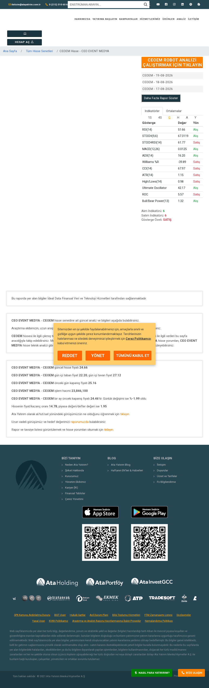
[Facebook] (166, 4)
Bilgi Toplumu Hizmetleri (126, 615)
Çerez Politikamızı (138, 338)
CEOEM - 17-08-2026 (157, 89)
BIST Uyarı (60, 615)
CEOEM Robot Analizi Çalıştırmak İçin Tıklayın (172, 62)
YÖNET (97, 355)
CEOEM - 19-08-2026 (157, 75)
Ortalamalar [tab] (174, 111)
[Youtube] (158, 4)
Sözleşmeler (184, 615)
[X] (150, 4)
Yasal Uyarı (38, 621)
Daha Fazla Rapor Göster (161, 98)
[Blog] (199, 4)
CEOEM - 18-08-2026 (157, 82)
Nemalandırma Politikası (159, 621)
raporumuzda (80, 422)
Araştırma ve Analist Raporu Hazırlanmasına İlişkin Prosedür (106, 621)
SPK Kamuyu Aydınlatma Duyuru (32, 615)
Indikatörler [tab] (152, 111)
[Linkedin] (182, 4)
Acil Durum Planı (99, 615)
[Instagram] (174, 4)
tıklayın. (125, 414)
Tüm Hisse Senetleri (39, 51)
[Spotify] (191, 4)
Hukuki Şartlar (78, 615)
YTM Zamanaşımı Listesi (158, 615)
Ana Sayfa (10, 51)
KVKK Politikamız (58, 621)
